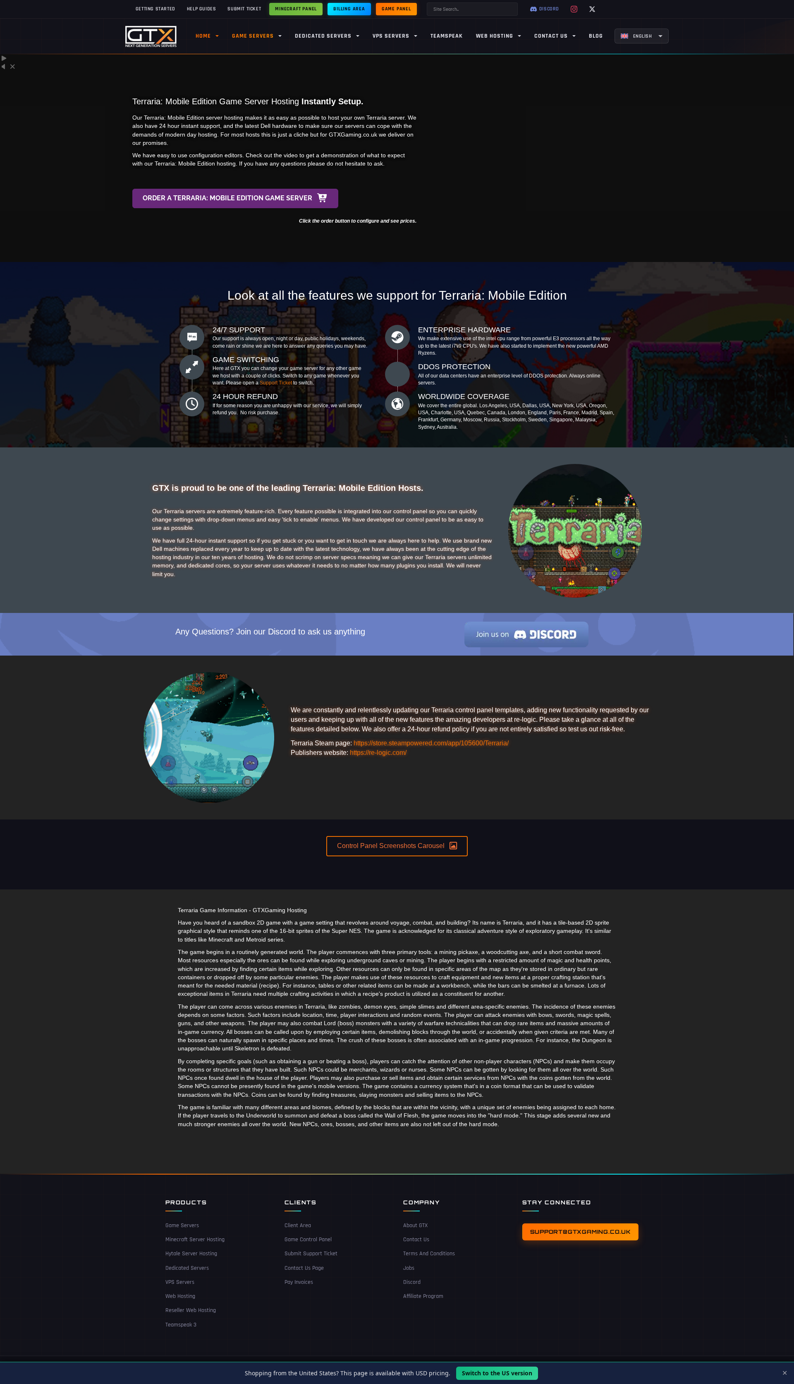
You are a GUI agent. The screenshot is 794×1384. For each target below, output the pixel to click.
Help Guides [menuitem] (201, 9)
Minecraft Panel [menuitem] (296, 9)
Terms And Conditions (429, 1253)
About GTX (415, 1225)
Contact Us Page (304, 1268)
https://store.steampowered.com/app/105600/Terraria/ (431, 743)
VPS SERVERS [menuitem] (391, 36)
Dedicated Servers (187, 1268)
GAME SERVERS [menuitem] (253, 36)
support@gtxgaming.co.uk (580, 1231)
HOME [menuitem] (203, 36)
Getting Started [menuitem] (155, 9)
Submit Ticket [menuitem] (244, 9)
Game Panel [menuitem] (396, 9)
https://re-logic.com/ (378, 752)
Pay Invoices (299, 1282)
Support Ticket (276, 383)
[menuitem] (642, 36)
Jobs (408, 1268)
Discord (412, 1282)
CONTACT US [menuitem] (551, 36)
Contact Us (416, 1239)
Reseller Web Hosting (190, 1310)
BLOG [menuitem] (596, 36)
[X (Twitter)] (592, 9)
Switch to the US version (497, 1373)
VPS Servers (179, 1282)
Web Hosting (180, 1296)
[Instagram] (574, 9)
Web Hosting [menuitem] (494, 36)
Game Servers (182, 1225)
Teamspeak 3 (180, 1325)
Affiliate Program (423, 1296)
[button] (235, 198)
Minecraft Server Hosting (195, 1239)
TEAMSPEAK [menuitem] (446, 36)
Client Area (298, 1225)
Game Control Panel (308, 1239)
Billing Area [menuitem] (349, 9)
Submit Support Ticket (311, 1253)
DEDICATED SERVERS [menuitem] (323, 36)
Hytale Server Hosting (191, 1253)
